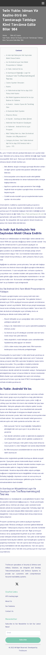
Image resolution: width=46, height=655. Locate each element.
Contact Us (9, 611)
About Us (8, 601)
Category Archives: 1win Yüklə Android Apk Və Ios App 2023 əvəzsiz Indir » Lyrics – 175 (19, 144)
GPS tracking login (11, 596)
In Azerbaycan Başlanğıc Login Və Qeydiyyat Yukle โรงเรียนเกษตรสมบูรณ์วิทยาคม (20, 76)
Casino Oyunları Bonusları (15, 83)
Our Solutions (10, 606)
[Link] (4, 3)
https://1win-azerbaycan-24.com (32, 214)
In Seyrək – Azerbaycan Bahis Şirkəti (19, 119)
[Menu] (43, 3)
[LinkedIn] (9, 584)
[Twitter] (17, 584)
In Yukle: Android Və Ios (14, 69)
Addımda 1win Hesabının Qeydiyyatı (18, 123)
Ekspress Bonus (11, 115)
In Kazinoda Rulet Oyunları (15, 111)
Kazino (8, 87)
